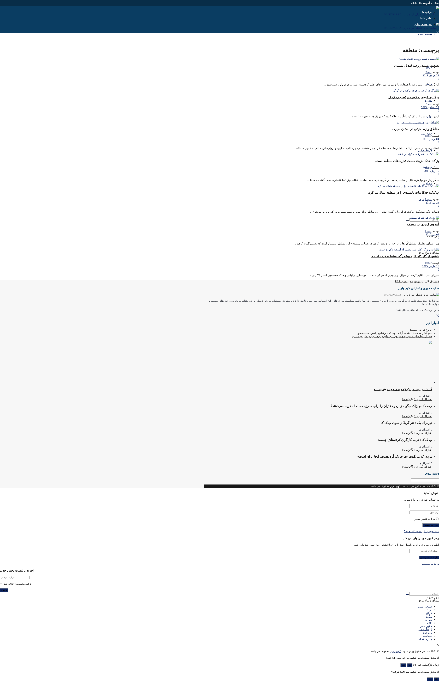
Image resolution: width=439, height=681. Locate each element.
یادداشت (427, 632)
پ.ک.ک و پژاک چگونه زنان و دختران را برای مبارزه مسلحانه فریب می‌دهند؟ (381, 406)
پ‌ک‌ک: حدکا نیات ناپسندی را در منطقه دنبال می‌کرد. (403, 192)
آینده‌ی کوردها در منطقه (422, 224)
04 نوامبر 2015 (431, 139)
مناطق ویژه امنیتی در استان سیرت (415, 129)
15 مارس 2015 (430, 266)
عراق (429, 613)
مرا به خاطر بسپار (424, 518)
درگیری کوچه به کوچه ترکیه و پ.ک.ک (413, 97)
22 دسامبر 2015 (430, 107)
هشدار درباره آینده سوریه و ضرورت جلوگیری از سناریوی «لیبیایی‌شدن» (392, 336)
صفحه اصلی (425, 33)
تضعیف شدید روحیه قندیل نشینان (416, 65)
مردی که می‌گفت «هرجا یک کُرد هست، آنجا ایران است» (394, 456)
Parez (428, 72)
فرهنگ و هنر (425, 150)
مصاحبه (427, 183)
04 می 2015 (432, 234)
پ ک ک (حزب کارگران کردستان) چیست (404, 439)
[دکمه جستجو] (407, 220)
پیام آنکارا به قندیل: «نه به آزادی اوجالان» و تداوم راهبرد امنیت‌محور (394, 333)
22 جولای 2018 (431, 75)
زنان (429, 622)
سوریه (428, 100)
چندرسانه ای (425, 200)
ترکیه (429, 616)
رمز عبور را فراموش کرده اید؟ (421, 531)
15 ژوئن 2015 (431, 170)
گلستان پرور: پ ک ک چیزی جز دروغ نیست (403, 389)
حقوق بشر (426, 133)
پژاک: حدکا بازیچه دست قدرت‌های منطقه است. (407, 161)
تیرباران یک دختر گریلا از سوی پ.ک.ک (406, 423)
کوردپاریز (395, 486)
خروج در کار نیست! (421, 329)
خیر (403, 665)
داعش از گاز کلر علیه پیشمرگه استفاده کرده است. (405, 256)
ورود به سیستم (430, 563)
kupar (428, 135)
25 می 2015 (432, 202)
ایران (429, 609)
